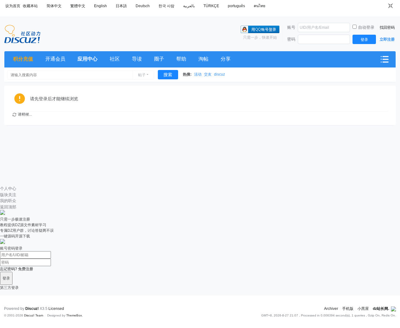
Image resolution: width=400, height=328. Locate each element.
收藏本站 (30, 6)
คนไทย (259, 6)
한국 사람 (166, 6)
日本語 (121, 6)
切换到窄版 (390, 5)
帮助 (181, 59)
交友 (208, 74)
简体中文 (54, 6)
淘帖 (203, 59)
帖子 (142, 75)
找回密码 (387, 27)
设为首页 (12, 6)
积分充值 (23, 59)
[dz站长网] (22, 42)
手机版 (347, 308)
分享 (226, 59)
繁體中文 (77, 6)
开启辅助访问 (381, 5)
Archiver (331, 308)
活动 (198, 74)
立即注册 (387, 39)
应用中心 (88, 59)
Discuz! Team (33, 315)
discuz (219, 74)
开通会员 (55, 59)
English (100, 6)
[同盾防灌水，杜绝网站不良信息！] (393, 308)
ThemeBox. (74, 315)
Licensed (56, 308)
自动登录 (366, 27)
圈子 (159, 59)
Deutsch (143, 6)
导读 (137, 59)
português (236, 6)
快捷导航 (384, 59)
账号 (291, 27)
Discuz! (32, 308)
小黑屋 (363, 308)
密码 (291, 39)
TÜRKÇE (211, 6)
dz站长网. (381, 308)
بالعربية (189, 6)
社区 (115, 59)
